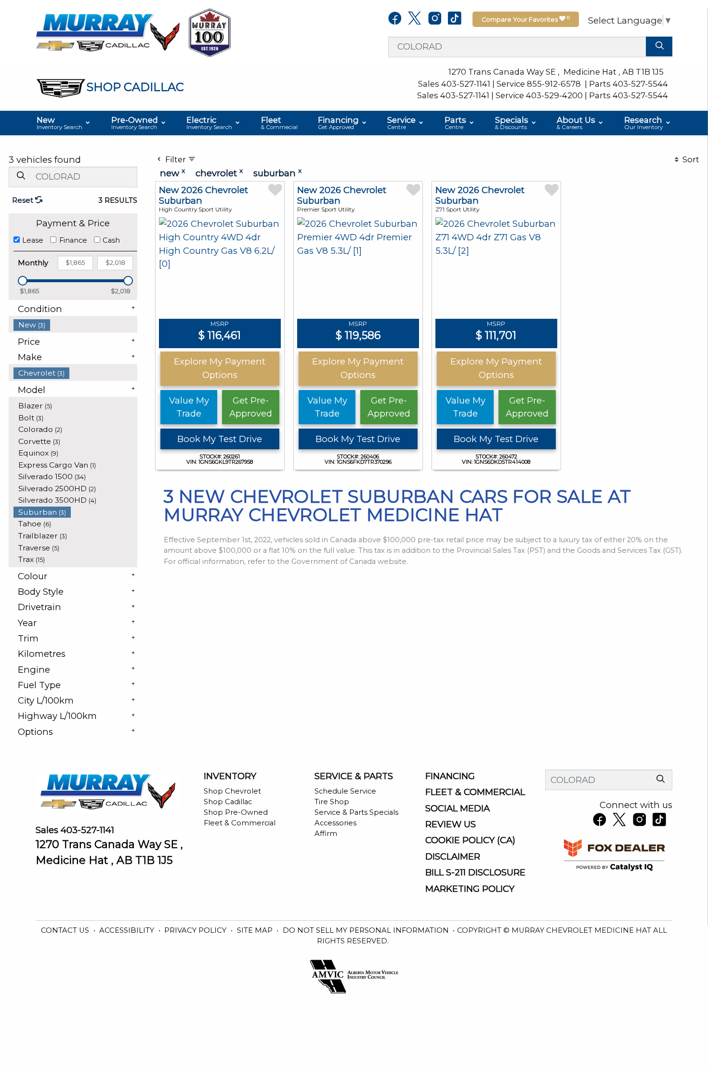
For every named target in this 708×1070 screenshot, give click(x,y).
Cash (111, 240)
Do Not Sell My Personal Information (367, 930)
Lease (32, 240)
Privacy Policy (196, 930)
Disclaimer (452, 856)
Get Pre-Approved (250, 407)
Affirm (326, 833)
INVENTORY (230, 776)
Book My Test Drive (219, 438)
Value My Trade (189, 407)
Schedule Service (345, 791)
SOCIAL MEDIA (457, 808)
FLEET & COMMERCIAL (475, 792)
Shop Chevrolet (232, 791)
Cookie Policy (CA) (470, 840)
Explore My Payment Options (219, 368)
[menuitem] (75, 325)
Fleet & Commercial (239, 823)
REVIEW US (450, 824)
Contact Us (66, 930)
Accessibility (127, 930)
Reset (23, 200)
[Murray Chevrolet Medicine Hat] (108, 32)
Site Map (256, 930)
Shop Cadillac (228, 801)
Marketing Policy (469, 889)
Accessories (335, 823)
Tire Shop (332, 801)
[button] (63, 123)
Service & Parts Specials (356, 812)
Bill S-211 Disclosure (475, 872)
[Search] (659, 46)
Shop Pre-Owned (236, 812)
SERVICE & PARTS (354, 776)
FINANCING (450, 776)
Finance (73, 240)
